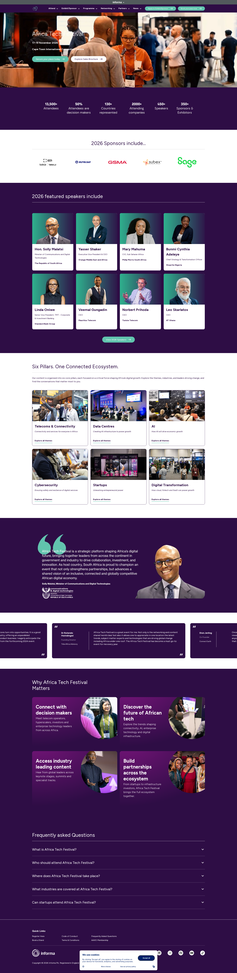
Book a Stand (38, 940)
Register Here (38, 936)
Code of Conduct (70, 936)
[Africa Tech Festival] (159, 953)
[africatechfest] (170, 953)
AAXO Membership (99, 940)
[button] (118, 849)
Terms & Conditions (70, 940)
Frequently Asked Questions (104, 936)
